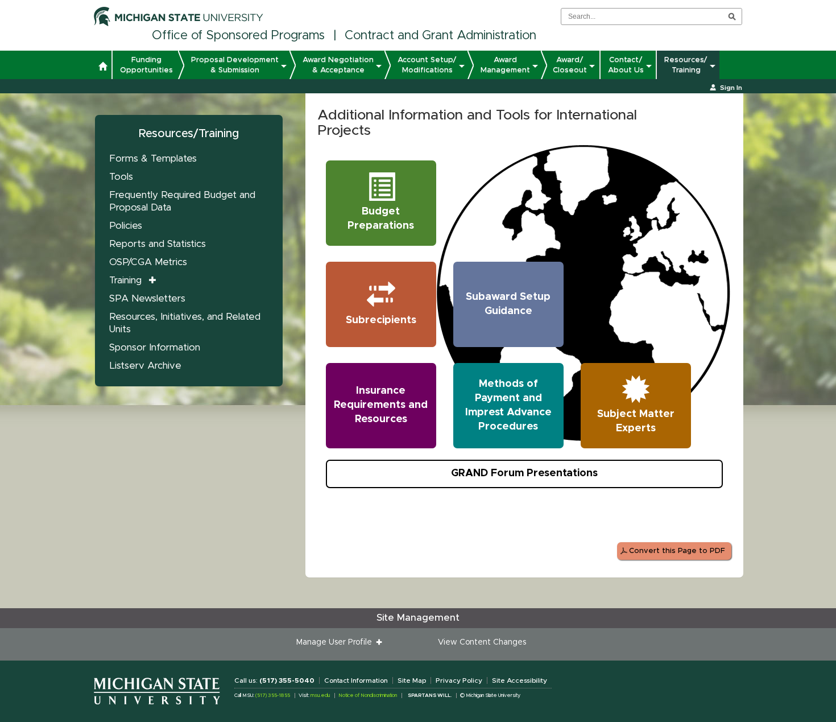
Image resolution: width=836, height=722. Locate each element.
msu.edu (320, 695)
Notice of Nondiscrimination (367, 695)
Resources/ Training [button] (685, 65)
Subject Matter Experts (635, 421)
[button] (102, 68)
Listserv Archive (145, 365)
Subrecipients (381, 320)
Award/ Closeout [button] (570, 65)
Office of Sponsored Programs (238, 36)
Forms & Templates (153, 158)
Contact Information (356, 680)
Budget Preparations (380, 219)
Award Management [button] (505, 65)
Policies (125, 225)
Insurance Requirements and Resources (381, 405)
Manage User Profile (336, 642)
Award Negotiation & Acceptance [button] (338, 65)
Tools (121, 176)
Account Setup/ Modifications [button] (427, 65)
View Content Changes (482, 642)
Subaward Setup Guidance (508, 304)
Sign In (731, 87)
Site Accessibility (519, 680)
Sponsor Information (154, 347)
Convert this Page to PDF (677, 551)
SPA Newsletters (147, 298)
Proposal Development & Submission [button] (235, 65)
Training (125, 280)
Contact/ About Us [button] (626, 65)
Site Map (412, 680)
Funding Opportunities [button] (146, 65)
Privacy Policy (459, 680)
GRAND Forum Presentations (524, 473)
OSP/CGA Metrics (148, 262)
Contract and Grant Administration (440, 36)
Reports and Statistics (157, 244)
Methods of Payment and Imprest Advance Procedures (508, 405)
